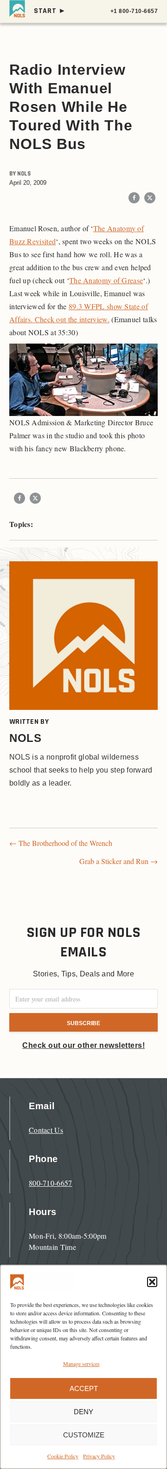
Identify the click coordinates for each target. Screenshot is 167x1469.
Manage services (81, 1363)
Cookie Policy (62, 1456)
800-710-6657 (50, 1183)
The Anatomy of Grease (106, 280)
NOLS (24, 173)
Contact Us (46, 1130)
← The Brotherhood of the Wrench (60, 843)
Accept (84, 1388)
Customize (83, 1435)
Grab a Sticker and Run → (118, 861)
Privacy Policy (99, 1456)
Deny (83, 1412)
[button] (152, 1282)
